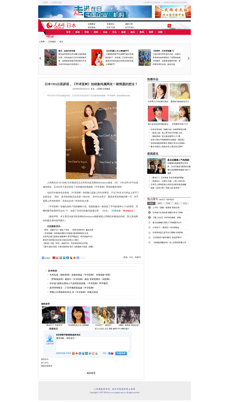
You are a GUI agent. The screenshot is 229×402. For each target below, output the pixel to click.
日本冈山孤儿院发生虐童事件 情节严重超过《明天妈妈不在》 (68, 236)
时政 (87, 32)
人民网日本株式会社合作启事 (175, 2)
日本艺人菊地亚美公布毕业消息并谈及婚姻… (169, 184)
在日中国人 (130, 27)
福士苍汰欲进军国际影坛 (158, 124)
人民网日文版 (56, 2)
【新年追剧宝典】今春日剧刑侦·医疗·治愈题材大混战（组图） (69, 247)
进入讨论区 (99, 329)
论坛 (106, 329)
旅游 (123, 32)
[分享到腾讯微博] (64, 258)
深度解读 (91, 24)
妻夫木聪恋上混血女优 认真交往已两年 (167, 146)
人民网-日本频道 (103, 89)
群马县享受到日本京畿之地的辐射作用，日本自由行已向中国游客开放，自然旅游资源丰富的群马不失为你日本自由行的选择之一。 (72, 57)
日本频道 (52, 42)
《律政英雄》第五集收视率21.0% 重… (166, 136)
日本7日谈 (111, 27)
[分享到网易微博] (74, 258)
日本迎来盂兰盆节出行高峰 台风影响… (169, 232)
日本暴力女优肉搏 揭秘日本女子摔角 (168, 212)
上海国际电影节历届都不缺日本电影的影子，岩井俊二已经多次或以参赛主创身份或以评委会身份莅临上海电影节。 (119, 57)
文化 (114, 32)
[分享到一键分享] (77, 258)
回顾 (160, 32)
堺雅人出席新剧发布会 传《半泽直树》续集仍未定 (74, 292)
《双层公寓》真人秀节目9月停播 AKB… (167, 133)
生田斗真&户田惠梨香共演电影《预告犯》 (168, 140)
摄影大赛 (129, 24)
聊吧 (123, 329)
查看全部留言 (46, 366)
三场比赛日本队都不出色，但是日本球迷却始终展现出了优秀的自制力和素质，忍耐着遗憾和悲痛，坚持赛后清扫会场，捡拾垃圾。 (167, 57)
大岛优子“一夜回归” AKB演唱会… (167, 227)
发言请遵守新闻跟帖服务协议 (68, 335)
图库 (151, 32)
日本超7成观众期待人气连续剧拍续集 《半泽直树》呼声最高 (79, 283)
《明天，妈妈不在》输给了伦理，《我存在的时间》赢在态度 (68, 230)
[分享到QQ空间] (60, 258)
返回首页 (91, 373)
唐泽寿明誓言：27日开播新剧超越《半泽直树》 (72, 288)
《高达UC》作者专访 (53, 325)
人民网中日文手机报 (151, 2)
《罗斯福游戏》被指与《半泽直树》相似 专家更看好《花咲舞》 (80, 279)
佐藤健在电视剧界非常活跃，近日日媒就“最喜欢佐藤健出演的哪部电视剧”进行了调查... (179, 166)
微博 (115, 329)
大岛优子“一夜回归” (103, 325)
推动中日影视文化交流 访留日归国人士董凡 (61, 240)
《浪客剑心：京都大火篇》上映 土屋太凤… (169, 181)
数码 (142, 32)
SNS (119, 329)
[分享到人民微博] (53, 258)
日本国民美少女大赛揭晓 (78, 325)
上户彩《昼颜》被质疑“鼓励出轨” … (168, 207)
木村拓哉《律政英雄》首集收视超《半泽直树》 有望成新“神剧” (80, 275)
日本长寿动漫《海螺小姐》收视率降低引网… (169, 129)
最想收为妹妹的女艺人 (180, 101)
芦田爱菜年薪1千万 (180, 124)
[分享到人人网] (67, 258)
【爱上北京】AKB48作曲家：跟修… (168, 217)
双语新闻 (91, 27)
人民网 (45, 2)
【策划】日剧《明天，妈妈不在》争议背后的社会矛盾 (65, 243)
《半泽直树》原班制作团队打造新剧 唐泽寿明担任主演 (65, 233)
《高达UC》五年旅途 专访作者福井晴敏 (167, 178)
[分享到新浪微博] (57, 258)
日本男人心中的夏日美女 (158, 101)
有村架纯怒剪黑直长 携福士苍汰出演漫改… (169, 143)
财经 (96, 32)
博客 (110, 329)
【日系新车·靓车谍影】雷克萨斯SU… (168, 237)
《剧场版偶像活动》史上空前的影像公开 (169, 242)
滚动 (77, 32)
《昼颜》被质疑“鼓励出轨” (128, 325)
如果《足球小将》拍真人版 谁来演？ (166, 188)
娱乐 (133, 32)
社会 (105, 32)
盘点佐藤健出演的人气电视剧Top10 (167, 222)
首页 (68, 32)
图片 (127, 329)
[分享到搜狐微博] (71, 258)
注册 (48, 344)
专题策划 (110, 24)
